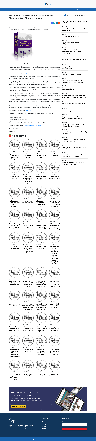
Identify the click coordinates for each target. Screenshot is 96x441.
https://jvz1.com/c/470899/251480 (33, 125)
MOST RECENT (18, 9)
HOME (11, 9)
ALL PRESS (25, 9)
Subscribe (74, 429)
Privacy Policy (45, 424)
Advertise (44, 426)
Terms (43, 421)
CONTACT (32, 9)
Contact (44, 428)
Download (28, 73)
